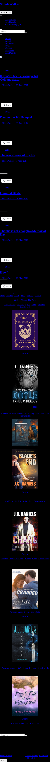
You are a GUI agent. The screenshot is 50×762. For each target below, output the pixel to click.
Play (31, 501)
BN (28, 305)
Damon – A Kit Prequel (16, 117)
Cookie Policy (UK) (13, 24)
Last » (38, 296)
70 (32, 296)
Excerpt (25, 353)
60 (30, 296)
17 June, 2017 (22, 123)
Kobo (34, 305)
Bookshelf (9, 43)
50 (28, 296)
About (8, 41)
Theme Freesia (31, 755)
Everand (32, 668)
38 (15, 296)
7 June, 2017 (21, 161)
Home (8, 38)
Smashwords (25, 307)
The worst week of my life (17, 155)
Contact (8, 48)
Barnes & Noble (16, 559)
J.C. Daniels (10, 22)
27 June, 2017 (22, 85)
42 (24, 296)
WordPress (43, 755)
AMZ (7, 501)
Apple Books (9, 305)
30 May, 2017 (22, 199)
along (35, 406)
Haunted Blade (10, 193)
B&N (19, 668)
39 (18, 296)
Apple (14, 501)
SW (38, 723)
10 (7, 296)
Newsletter (9, 50)
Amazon (41, 305)
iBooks (28, 559)
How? (4, 272)
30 (12, 296)
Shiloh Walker (10, 4)
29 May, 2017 (22, 240)
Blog (7, 46)
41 (22, 296)
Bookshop (21, 305)
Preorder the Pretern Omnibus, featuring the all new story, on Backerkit (25, 414)
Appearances (10, 20)
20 (10, 296)
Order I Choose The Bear (25, 300)
